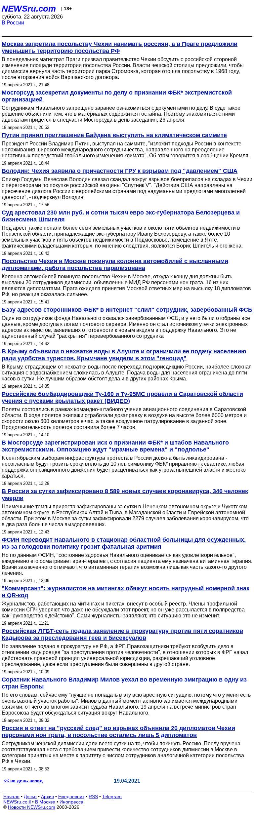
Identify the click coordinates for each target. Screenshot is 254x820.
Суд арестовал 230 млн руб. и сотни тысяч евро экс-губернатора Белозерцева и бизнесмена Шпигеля (121, 216)
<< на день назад (23, 780)
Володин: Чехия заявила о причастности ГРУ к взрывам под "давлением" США (119, 171)
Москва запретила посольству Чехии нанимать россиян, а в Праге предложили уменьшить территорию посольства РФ (119, 47)
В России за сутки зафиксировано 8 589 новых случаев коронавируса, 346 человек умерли (125, 494)
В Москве (45, 801)
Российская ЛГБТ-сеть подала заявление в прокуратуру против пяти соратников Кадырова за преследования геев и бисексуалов (122, 634)
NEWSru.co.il (17, 801)
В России (13, 22)
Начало (11, 796)
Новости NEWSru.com (31, 807)
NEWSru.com (29, 9)
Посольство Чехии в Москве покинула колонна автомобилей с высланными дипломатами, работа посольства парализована (115, 264)
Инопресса (71, 801)
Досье (30, 796)
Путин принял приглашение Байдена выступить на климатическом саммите (114, 135)
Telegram (112, 796)
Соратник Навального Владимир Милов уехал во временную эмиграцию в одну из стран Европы (124, 683)
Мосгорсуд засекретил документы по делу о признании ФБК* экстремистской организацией (117, 96)
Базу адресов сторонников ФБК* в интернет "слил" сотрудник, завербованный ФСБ (127, 309)
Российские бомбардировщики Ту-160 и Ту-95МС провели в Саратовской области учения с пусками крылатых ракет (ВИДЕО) (122, 397)
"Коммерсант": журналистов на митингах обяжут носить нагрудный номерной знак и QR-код (125, 592)
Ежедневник (71, 796)
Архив (47, 796)
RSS (93, 796)
